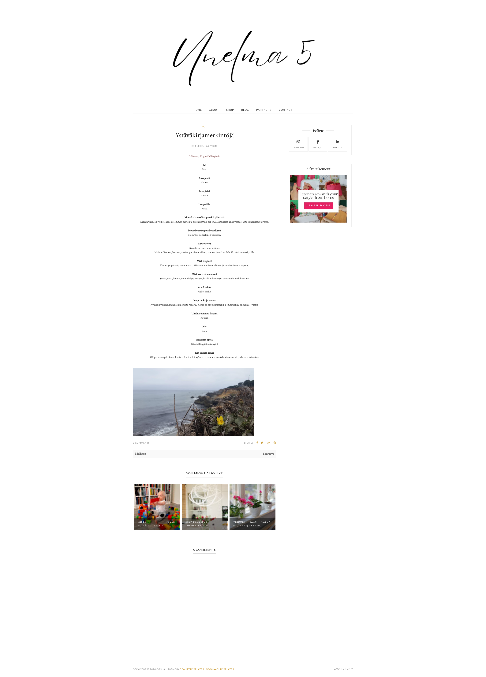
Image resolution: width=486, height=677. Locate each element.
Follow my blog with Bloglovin (204, 156)
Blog (245, 110)
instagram (298, 148)
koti (204, 126)
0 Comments (141, 442)
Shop (230, 110)
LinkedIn (337, 148)
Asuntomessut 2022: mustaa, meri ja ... (252, 524)
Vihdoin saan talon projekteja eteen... (204, 524)
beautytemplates (192, 669)
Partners (264, 110)
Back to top (342, 668)
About (214, 110)
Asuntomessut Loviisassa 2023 (149, 524)
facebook (318, 148)
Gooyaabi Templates (220, 669)
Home (198, 110)
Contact (285, 110)
